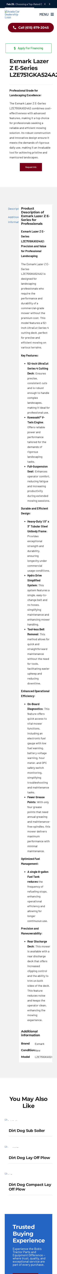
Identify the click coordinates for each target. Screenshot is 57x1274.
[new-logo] (14, 11)
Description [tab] (12, 208)
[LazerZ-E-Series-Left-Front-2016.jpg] (28, 40)
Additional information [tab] (12, 219)
